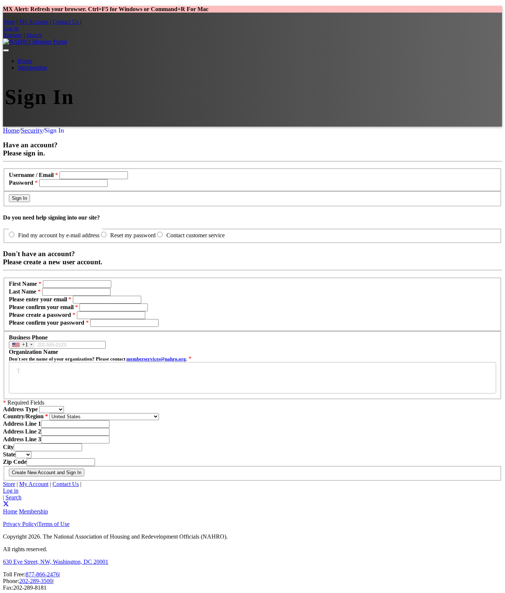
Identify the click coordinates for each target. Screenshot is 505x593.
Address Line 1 (22, 424)
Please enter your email (38, 299)
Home (25, 61)
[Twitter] (6, 505)
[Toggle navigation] (6, 50)
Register (12, 35)
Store (9, 22)
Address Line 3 (22, 439)
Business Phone (28, 337)
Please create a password (40, 315)
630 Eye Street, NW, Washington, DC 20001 (55, 562)
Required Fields (23, 402)
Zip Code (15, 462)
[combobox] (22, 344)
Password (21, 183)
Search (34, 35)
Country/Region (23, 416)
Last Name (22, 291)
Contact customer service (195, 235)
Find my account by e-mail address (58, 235)
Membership (32, 67)
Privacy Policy (20, 524)
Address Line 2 (22, 431)
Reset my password (133, 235)
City (8, 447)
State (9, 454)
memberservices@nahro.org (156, 359)
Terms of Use (54, 524)
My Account (33, 22)
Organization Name (98, 355)
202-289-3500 (35, 581)
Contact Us (65, 22)
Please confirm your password (46, 322)
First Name (23, 284)
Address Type (20, 409)
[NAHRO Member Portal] (35, 41)
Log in (10, 28)
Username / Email (31, 175)
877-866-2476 (42, 574)
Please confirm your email (41, 307)
